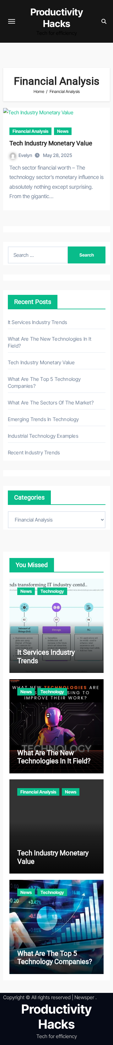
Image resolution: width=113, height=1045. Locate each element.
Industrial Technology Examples (43, 436)
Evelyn (26, 155)
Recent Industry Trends (34, 452)
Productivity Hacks (56, 17)
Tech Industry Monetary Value (50, 143)
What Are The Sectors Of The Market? (51, 402)
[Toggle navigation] (11, 21)
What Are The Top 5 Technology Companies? (54, 958)
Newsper (84, 997)
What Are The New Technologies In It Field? (53, 757)
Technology (52, 591)
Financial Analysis (30, 131)
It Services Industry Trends (37, 322)
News (62, 131)
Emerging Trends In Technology (43, 419)
